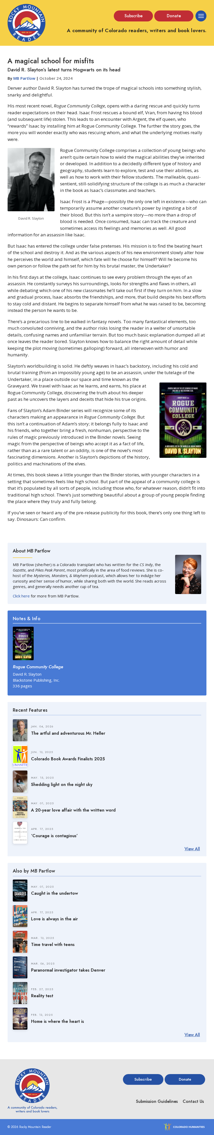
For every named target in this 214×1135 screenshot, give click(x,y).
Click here (21, 595)
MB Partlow (24, 78)
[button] (133, 15)
